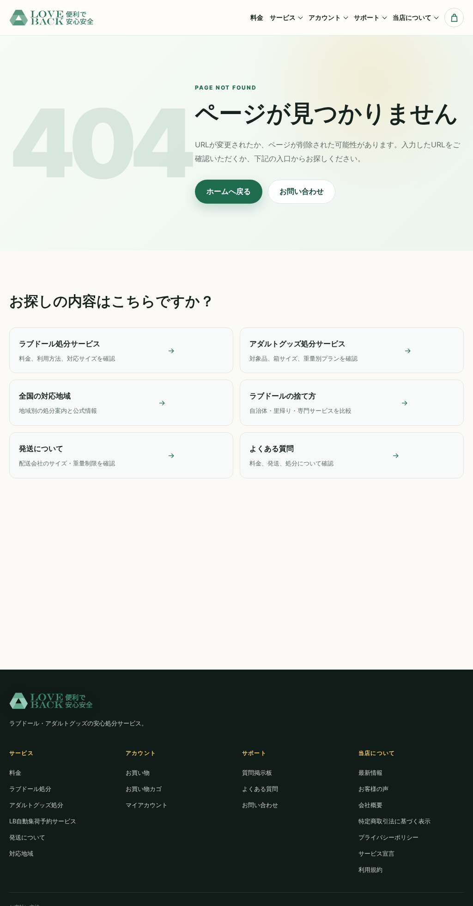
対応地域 (21, 853)
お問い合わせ (301, 191)
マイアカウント (147, 805)
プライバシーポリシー (388, 837)
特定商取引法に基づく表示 (394, 821)
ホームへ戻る (228, 191)
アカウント (325, 17)
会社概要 (370, 805)
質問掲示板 (257, 772)
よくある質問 (260, 788)
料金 (256, 17)
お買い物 (138, 772)
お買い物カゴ (144, 788)
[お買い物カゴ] (454, 17)
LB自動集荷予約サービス (42, 821)
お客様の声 (373, 788)
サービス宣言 (376, 853)
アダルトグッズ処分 (36, 805)
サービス (283, 17)
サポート (367, 17)
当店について (412, 17)
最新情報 (370, 772)
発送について (27, 837)
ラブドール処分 (30, 788)
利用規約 (370, 869)
